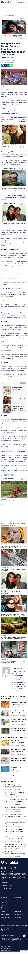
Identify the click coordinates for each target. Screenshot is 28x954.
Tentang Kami (4, 897)
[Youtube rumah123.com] (11, 868)
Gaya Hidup (11, 15)
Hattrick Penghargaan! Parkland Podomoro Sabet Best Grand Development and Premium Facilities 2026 (15, 786)
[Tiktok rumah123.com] (18, 868)
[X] (5, 65)
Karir (2, 905)
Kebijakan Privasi (5, 914)
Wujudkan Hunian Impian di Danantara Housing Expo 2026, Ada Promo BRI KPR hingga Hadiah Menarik (15, 853)
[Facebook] (2, 65)
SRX (15, 919)
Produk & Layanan (5, 899)
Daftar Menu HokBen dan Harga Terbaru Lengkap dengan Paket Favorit (18, 759)
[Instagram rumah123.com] (8, 868)
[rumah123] (10, 862)
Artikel (7, 15)
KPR (15, 899)
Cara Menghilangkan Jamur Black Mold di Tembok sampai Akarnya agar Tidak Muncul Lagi (16, 801)
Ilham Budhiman (21, 745)
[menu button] (26, 2)
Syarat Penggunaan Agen (6, 919)
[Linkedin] (8, 65)
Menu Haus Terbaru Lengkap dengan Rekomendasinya (16, 768)
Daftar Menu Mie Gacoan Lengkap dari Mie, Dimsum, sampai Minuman (19, 750)
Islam (12, 475)
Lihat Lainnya (14, 776)
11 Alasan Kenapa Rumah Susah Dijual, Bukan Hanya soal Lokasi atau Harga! (18, 721)
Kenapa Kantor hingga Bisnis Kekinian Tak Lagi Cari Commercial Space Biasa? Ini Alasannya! (15, 830)
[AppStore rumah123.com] (6, 939)
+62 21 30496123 (7, 888)
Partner (2, 902)
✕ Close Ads (23, 950)
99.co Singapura (17, 917)
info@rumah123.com (7, 885)
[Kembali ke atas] (24, 935)
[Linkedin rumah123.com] (15, 868)
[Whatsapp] (11, 65)
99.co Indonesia (17, 914)
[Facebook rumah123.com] (2, 868)
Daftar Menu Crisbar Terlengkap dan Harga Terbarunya (17, 742)
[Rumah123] (7, 2)
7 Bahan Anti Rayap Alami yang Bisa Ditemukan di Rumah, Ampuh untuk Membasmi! (18, 703)
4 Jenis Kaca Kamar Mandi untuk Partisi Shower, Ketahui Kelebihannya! (18, 712)
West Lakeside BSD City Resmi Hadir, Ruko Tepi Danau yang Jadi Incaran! (15, 845)
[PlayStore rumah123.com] (17, 939)
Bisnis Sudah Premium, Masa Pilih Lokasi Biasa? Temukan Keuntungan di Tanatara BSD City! (15, 838)
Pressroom (3, 907)
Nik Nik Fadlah (21, 754)
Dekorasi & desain (16, 7)
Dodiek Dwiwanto (9, 62)
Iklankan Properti (17, 897)
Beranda (4, 15)
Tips (23, 7)
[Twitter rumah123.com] (5, 868)
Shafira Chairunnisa (18, 826)
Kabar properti (6, 7)
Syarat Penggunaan (5, 917)
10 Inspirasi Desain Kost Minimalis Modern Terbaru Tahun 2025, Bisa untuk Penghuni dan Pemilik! (18, 729)
